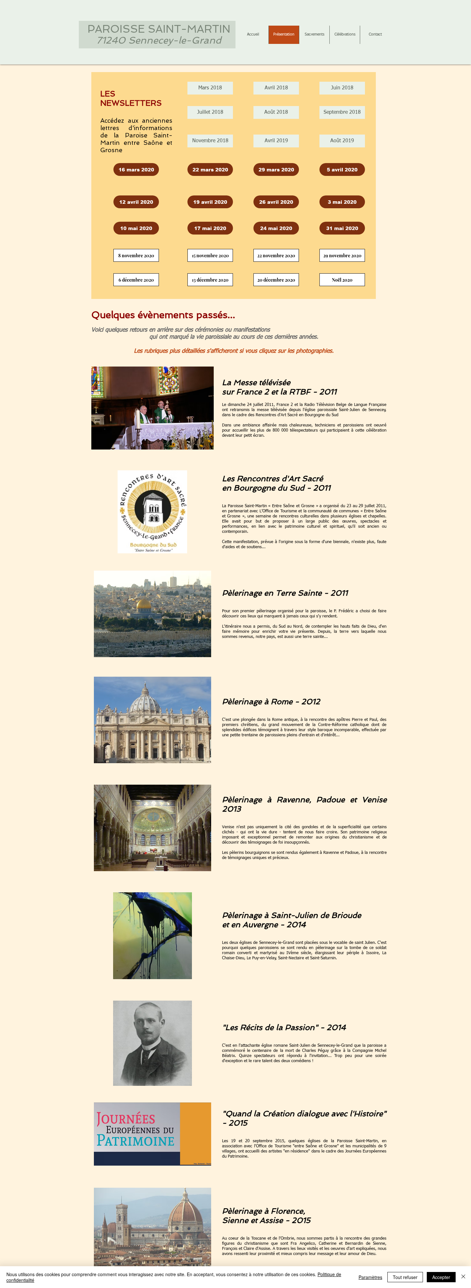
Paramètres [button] (370, 1277)
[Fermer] (463, 1277)
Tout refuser (405, 1277)
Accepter (441, 1277)
